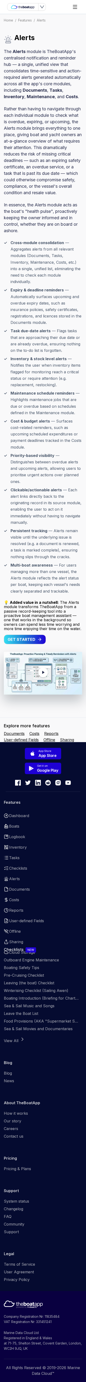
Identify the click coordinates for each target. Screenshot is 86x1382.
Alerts (41, 20)
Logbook (17, 836)
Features (25, 20)
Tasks (14, 857)
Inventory (18, 847)
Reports (51, 733)
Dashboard (19, 815)
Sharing (67, 739)
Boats (14, 826)
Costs (34, 733)
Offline (49, 739)
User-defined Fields (21, 739)
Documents (14, 733)
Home (8, 20)
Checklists (18, 868)
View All (11, 1040)
